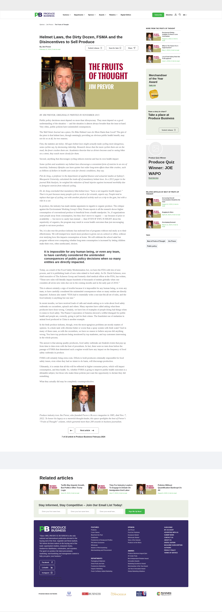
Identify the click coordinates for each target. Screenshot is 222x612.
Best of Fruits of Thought (156, 241)
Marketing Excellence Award (137, 563)
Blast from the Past (97, 535)
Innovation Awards (133, 561)
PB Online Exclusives (97, 542)
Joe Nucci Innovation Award (136, 569)
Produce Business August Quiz (137, 553)
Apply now (152, 85)
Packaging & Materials (98, 561)
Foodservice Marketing (98, 566)
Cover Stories (95, 532)
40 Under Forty (132, 556)
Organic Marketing (97, 569)
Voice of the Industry (134, 540)
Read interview (153, 178)
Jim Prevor (49, 24)
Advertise (169, 15)
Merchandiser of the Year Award (138, 566)
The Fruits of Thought (62, 24)
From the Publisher (134, 532)
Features (94, 530)
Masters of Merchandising (99, 547)
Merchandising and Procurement (101, 550)
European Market (133, 535)
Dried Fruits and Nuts (97, 563)
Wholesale (94, 545)
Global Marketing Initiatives (136, 571)
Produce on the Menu (134, 542)
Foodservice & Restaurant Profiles (101, 540)
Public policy (152, 246)
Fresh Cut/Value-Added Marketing (101, 571)
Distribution (94, 537)
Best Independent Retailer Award (138, 558)
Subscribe (158, 15)
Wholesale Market (133, 537)
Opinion (42, 24)
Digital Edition (126, 15)
